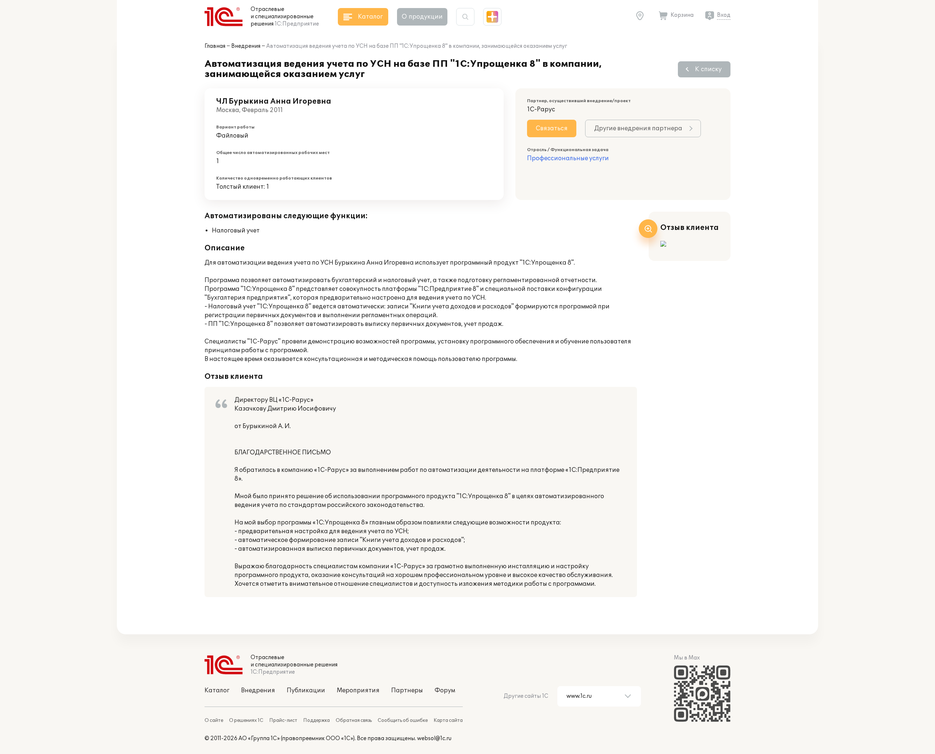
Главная (215, 46)
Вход (723, 15)
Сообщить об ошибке (403, 720)
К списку (708, 69)
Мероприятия (358, 690)
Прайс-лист (283, 720)
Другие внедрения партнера (638, 128)
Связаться (552, 128)
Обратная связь (354, 720)
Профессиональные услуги (568, 158)
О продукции (422, 16)
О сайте (214, 720)
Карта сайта (448, 720)
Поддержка (316, 720)
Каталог (217, 690)
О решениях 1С (246, 720)
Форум (445, 690)
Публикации (306, 690)
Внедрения (245, 46)
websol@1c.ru (434, 738)
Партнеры (407, 690)
